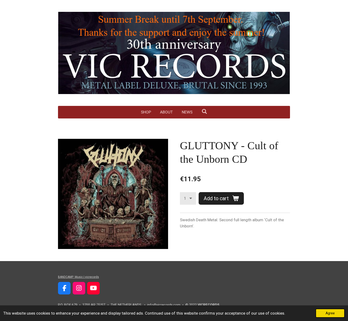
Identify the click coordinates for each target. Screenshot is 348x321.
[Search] (204, 111)
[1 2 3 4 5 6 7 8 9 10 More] (188, 198)
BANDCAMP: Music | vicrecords (78, 277)
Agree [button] (330, 313)
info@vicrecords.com (163, 305)
